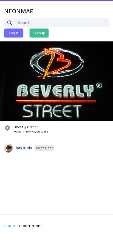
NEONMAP (18, 11)
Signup (39, 33)
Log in (10, 226)
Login (13, 33)
